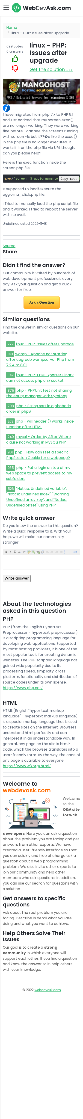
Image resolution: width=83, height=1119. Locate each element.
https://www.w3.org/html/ (27, 766)
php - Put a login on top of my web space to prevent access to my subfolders (39, 473)
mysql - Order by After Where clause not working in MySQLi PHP (38, 439)
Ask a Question (41, 302)
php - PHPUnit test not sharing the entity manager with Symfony (39, 393)
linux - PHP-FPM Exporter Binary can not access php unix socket (40, 377)
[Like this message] (15, 59)
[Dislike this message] (15, 69)
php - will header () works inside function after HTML (40, 424)
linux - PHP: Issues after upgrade (45, 344)
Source (9, 246)
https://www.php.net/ (23, 687)
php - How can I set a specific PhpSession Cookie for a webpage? (38, 455)
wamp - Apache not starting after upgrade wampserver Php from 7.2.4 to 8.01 (40, 359)
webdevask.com (48, 990)
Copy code (69, 179)
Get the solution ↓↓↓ (51, 69)
